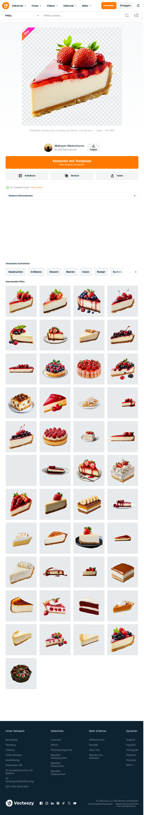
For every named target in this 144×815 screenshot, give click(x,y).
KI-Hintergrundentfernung (20, 780)
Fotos (35, 5)
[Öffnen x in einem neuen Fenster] (69, 803)
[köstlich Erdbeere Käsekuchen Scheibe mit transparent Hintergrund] (21, 368)
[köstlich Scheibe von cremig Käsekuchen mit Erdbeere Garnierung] (55, 504)
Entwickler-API (14, 765)
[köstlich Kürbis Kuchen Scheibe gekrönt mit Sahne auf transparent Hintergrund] (122, 605)
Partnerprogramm (61, 750)
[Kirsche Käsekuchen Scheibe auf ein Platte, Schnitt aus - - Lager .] (122, 335)
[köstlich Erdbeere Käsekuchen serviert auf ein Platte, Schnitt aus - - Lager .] (88, 470)
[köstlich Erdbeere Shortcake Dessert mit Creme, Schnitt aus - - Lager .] (122, 470)
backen (117, 271)
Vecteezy (11, 744)
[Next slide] (130, 272)
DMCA (54, 744)
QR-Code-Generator (17, 786)
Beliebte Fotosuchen (57, 764)
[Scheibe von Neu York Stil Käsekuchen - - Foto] (88, 639)
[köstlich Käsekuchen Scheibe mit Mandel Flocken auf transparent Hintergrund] (55, 538)
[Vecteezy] (5, 5)
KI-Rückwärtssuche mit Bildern (19, 772)
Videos (51, 5)
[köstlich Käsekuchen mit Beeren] (55, 639)
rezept (101, 271)
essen (85, 271)
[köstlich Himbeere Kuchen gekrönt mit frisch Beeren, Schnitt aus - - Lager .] (55, 436)
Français (128, 760)
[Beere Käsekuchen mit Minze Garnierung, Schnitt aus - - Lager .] (55, 368)
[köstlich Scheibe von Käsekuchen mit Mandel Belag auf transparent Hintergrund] (88, 335)
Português (130, 750)
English (128, 739)
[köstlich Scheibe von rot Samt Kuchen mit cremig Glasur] (88, 605)
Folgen (93, 149)
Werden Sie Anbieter (96, 756)
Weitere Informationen (21, 195)
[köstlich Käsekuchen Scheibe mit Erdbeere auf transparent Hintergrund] (88, 538)
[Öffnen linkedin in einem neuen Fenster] (52, 803)
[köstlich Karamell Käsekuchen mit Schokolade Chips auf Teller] (21, 402)
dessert (53, 271)
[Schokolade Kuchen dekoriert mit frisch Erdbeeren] (21, 673)
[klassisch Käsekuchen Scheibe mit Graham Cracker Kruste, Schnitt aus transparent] (21, 639)
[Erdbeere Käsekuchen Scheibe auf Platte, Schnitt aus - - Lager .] (55, 335)
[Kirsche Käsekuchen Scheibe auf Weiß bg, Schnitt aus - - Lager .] (122, 301)
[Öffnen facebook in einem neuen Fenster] (41, 803)
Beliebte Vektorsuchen (59, 756)
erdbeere (36, 271)
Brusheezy (12, 739)
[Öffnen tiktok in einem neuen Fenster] (63, 803)
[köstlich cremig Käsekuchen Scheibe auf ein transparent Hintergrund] (21, 605)
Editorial (68, 5)
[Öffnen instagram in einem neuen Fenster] (46, 803)
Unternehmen (14, 755)
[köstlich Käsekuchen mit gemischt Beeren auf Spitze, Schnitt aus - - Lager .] (122, 639)
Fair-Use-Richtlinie (123, 805)
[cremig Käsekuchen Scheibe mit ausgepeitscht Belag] (21, 572)
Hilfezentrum (96, 739)
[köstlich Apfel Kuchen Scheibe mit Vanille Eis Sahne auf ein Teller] (88, 402)
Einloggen (125, 5)
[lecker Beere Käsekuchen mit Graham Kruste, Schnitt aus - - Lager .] (122, 368)
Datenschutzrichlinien (124, 803)
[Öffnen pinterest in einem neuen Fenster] (58, 803)
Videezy (10, 750)
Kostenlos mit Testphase (72, 162)
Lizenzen (56, 739)
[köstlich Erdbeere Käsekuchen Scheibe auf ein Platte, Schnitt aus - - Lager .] (21, 504)
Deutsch (128, 755)
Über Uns (94, 750)
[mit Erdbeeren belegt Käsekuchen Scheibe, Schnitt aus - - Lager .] (55, 301)
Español (128, 744)
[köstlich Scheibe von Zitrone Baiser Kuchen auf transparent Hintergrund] (21, 538)
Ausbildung (12, 760)
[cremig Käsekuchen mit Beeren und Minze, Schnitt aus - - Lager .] (21, 335)
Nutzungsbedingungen (98, 803)
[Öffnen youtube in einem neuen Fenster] (74, 803)
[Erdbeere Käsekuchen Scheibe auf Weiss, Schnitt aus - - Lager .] (21, 301)
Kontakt (93, 744)
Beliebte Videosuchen (58, 772)
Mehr (85, 5)
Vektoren (17, 5)
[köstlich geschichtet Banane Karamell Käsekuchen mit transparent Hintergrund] (88, 504)
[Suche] (127, 15)
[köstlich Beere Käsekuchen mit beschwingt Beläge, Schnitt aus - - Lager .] (88, 301)
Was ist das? (37, 187)
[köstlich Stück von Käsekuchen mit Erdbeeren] (55, 402)
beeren (70, 271)
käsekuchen (15, 271)
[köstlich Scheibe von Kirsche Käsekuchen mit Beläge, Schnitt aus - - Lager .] (21, 436)
